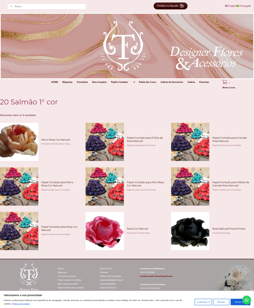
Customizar (202, 302)
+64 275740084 (147, 272)
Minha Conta (228, 87)
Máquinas (62, 272)
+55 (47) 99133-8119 (150, 288)
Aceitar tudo (240, 302)
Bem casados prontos (68, 284)
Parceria (104, 272)
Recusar (221, 302)
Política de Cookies (21, 304)
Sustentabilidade (108, 284)
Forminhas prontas (67, 276)
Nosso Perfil (105, 268)
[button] (134, 82)
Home (60, 268)
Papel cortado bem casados (71, 287)
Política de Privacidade (110, 276)
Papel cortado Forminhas (69, 280)
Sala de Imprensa (108, 287)
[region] (127, 299)
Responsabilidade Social (111, 280)
